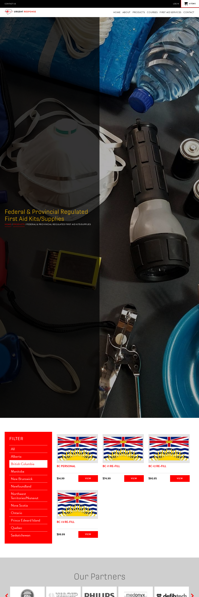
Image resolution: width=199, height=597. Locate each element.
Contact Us (10, 3)
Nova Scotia (19, 505)
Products (19, 224)
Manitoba (17, 471)
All (13, 449)
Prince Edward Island (25, 520)
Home (8, 224)
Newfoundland (21, 486)
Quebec (16, 527)
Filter (16, 438)
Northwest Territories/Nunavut (24, 496)
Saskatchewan (20, 535)
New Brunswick (21, 478)
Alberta (16, 456)
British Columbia (22, 463)
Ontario (16, 512)
